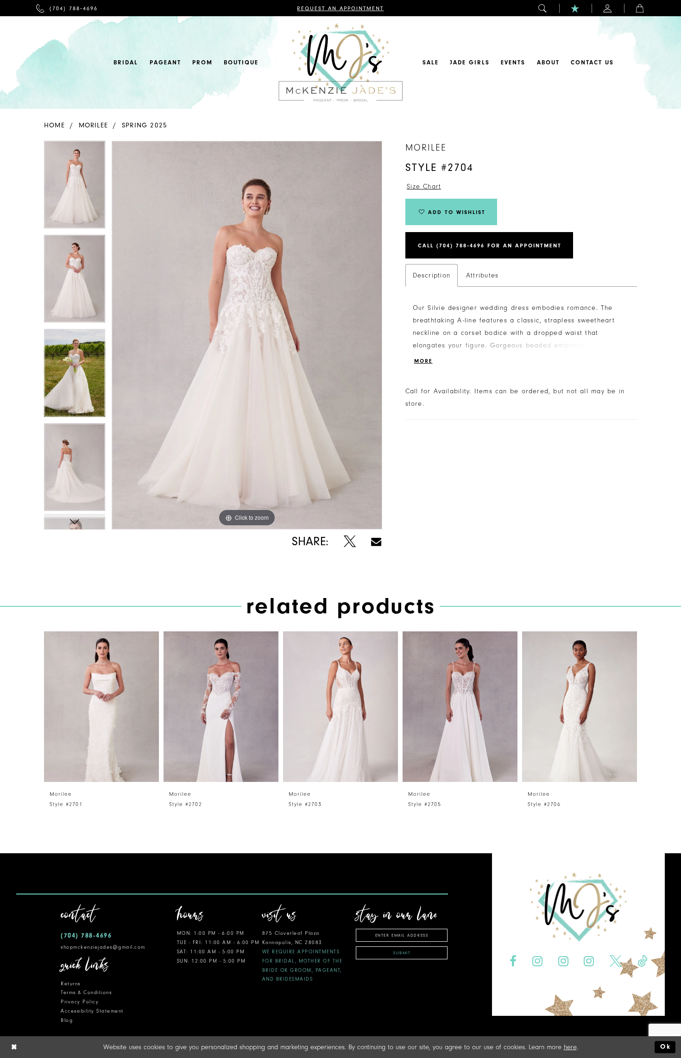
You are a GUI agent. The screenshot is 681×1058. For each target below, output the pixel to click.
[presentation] (101, 706)
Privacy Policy (80, 1002)
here (570, 1047)
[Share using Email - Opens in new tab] (376, 542)
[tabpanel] (74, 188)
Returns (71, 984)
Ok (665, 1047)
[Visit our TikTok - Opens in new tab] (642, 961)
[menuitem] (67, 8)
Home (54, 125)
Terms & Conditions (86, 992)
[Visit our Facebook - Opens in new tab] (513, 961)
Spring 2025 (144, 125)
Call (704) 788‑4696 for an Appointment (489, 245)
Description (431, 275)
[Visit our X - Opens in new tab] (616, 961)
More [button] (423, 361)
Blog (67, 1020)
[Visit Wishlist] (575, 8)
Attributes (482, 275)
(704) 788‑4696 (86, 935)
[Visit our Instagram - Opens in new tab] (537, 961)
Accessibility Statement (92, 1011)
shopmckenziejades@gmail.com (103, 947)
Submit (401, 953)
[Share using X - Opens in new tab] (349, 541)
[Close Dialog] (14, 1047)
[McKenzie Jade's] (340, 62)
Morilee (93, 125)
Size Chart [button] (424, 186)
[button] (543, 8)
